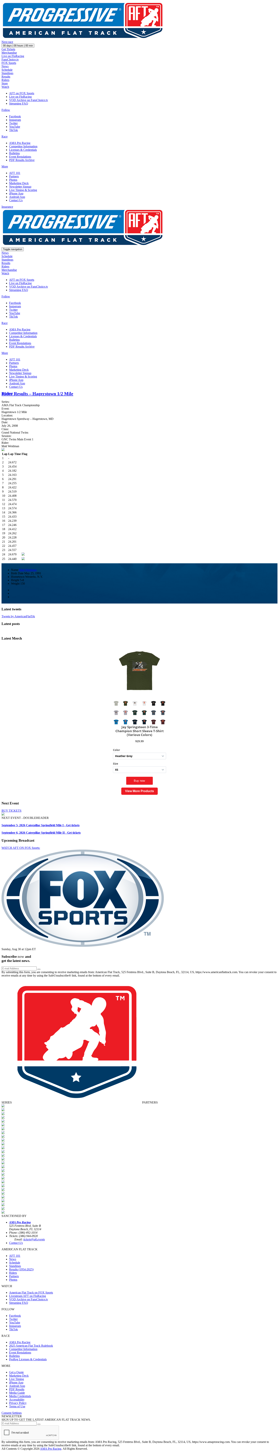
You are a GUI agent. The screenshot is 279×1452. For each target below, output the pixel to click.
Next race (7, 41)
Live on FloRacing (13, 56)
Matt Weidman (28, 569)
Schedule (7, 69)
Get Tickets (8, 49)
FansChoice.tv (10, 59)
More (5, 166)
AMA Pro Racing (19, 143)
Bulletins (14, 153)
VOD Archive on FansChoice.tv (28, 100)
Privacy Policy (18, 1403)
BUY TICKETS (11, 810)
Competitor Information (23, 146)
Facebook (15, 116)
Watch (5, 86)
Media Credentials (20, 1396)
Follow (6, 110)
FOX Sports (9, 63)
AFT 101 (14, 173)
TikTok (13, 130)
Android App (17, 196)
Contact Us (16, 200)
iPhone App (16, 193)
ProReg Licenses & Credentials (28, 1359)
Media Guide (17, 1392)
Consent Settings (12, 1412)
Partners (14, 176)
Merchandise (9, 52)
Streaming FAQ (18, 103)
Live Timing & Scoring (23, 190)
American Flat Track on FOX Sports (31, 1292)
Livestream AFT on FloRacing (27, 1296)
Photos (13, 179)
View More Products (139, 791)
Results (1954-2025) (21, 1269)
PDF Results (16, 1389)
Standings (7, 73)
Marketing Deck (19, 183)
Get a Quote (16, 1372)
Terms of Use (17, 1406)
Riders (5, 80)
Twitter (13, 123)
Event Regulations (20, 156)
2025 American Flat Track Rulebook (31, 1345)
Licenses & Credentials (23, 149)
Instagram (15, 119)
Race (5, 136)
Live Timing (16, 1379)
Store (5, 83)
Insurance (7, 206)
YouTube (14, 126)
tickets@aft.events (34, 1239)
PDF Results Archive (22, 160)
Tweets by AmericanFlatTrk (18, 616)
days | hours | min (18, 45)
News (5, 66)
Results (6, 76)
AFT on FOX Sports (21, 93)
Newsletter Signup (20, 186)
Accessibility (16, 1399)
